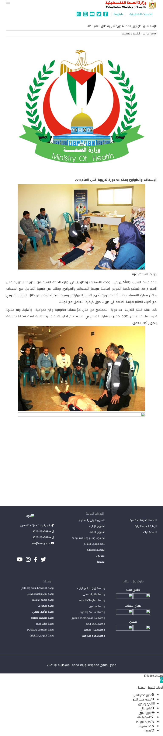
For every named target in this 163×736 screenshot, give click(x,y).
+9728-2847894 (42, 531)
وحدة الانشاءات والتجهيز (92, 611)
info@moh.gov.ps (41, 543)
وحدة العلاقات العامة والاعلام (37, 587)
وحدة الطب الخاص (44, 623)
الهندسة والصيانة (96, 549)
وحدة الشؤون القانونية (42, 635)
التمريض (100, 555)
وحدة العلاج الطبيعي (94, 594)
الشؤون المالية (97, 531)
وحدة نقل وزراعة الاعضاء (40, 593)
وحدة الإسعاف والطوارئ (40, 629)
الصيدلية (101, 561)
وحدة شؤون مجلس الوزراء (91, 588)
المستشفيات (150, 532)
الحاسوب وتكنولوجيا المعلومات (88, 537)
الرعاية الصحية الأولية (146, 526)
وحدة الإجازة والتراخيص (93, 635)
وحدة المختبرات (46, 605)
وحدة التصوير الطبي (95, 623)
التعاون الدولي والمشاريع (92, 520)
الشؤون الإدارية (97, 525)
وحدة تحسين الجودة (94, 629)
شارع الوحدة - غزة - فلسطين (35, 525)
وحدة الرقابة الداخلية (43, 599)
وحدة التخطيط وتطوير (42, 617)
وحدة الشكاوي (97, 605)
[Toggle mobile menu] (8, 2)
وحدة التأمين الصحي (43, 611)
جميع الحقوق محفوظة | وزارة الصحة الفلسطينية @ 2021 (81, 665)
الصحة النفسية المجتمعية (143, 520)
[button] (161, 680)
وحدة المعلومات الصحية (92, 600)
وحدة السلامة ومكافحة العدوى (88, 617)
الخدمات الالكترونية (140, 14)
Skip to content (153, 675)
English (118, 14)
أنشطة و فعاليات (131, 33)
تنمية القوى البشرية (94, 543)
